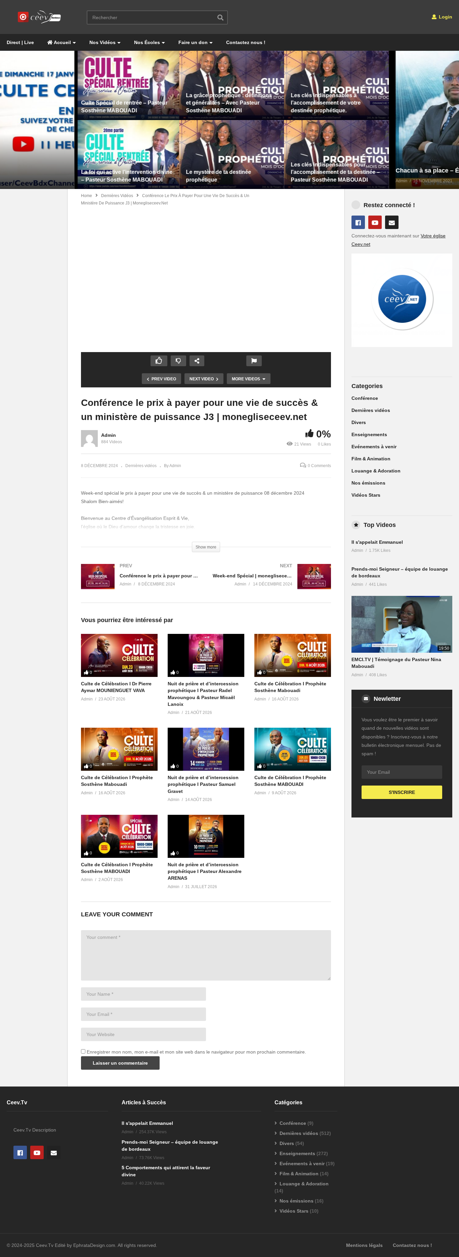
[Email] (392, 222)
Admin (108, 435)
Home (86, 195)
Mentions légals (364, 1245)
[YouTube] (375, 222)
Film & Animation (370, 458)
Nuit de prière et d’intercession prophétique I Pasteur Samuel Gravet (203, 784)
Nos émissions (368, 483)
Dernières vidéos (117, 195)
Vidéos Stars (365, 495)
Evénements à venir (374, 446)
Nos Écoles (147, 42)
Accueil (62, 42)
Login (444, 17)
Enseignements (369, 434)
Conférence (364, 398)
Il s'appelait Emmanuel (377, 542)
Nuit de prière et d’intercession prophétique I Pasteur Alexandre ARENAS (205, 871)
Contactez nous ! (245, 42)
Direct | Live (20, 42)
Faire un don (193, 42)
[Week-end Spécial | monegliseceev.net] (272, 583)
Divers (358, 422)
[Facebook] (358, 222)
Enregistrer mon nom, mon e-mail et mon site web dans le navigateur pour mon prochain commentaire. (196, 1052)
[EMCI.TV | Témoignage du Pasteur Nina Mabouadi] (401, 624)
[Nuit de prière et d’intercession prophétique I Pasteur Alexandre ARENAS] (206, 836)
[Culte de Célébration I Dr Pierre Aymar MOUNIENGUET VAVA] (119, 655)
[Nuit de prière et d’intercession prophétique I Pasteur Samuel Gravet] (206, 749)
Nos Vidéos (102, 42)
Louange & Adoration (376, 470)
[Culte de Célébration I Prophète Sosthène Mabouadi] (292, 655)
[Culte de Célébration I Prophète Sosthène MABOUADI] (292, 749)
